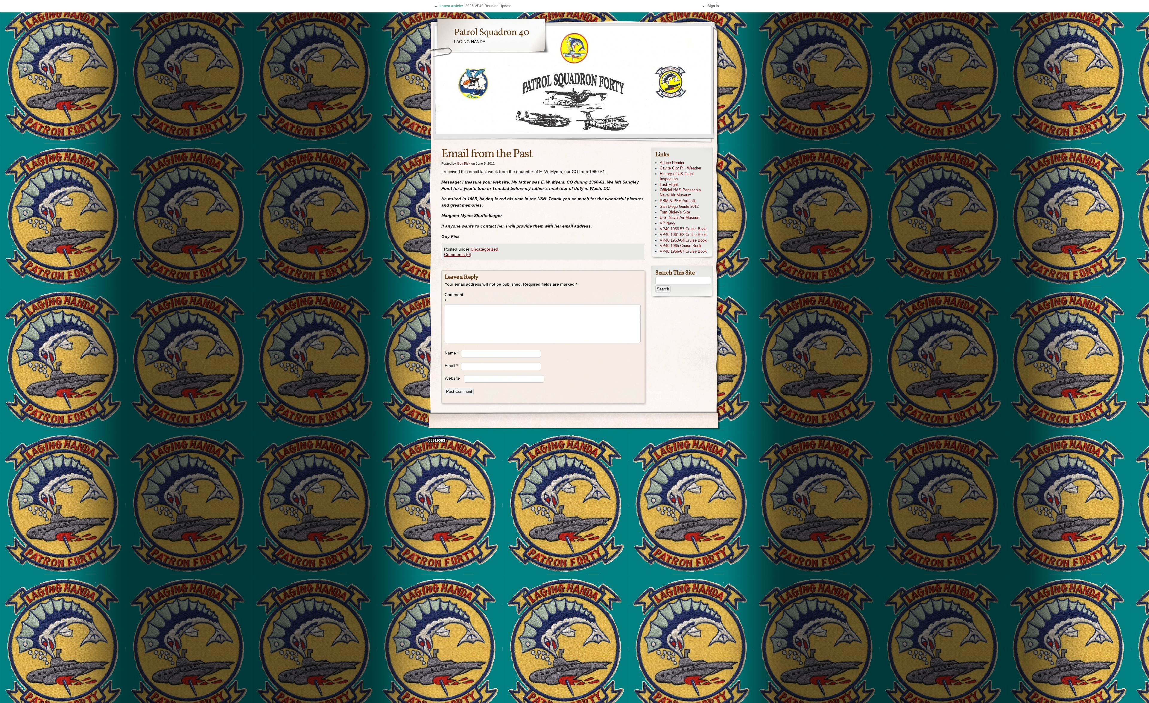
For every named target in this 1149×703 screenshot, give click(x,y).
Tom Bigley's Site (675, 212)
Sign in (713, 6)
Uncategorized (484, 249)
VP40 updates (476, 6)
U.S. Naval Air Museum (680, 217)
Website (452, 378)
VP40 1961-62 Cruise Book (683, 234)
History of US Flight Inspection (677, 176)
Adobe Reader (672, 162)
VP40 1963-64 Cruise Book (683, 240)
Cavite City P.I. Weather (680, 168)
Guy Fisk (463, 163)
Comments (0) (457, 254)
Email (451, 365)
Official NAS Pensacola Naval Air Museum (680, 192)
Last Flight (669, 184)
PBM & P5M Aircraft (677, 201)
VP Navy (667, 223)
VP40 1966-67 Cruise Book (683, 251)
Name (452, 353)
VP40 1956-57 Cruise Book (683, 229)
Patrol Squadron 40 (491, 32)
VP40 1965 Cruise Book (680, 245)
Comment (453, 297)
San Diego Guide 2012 (679, 206)
